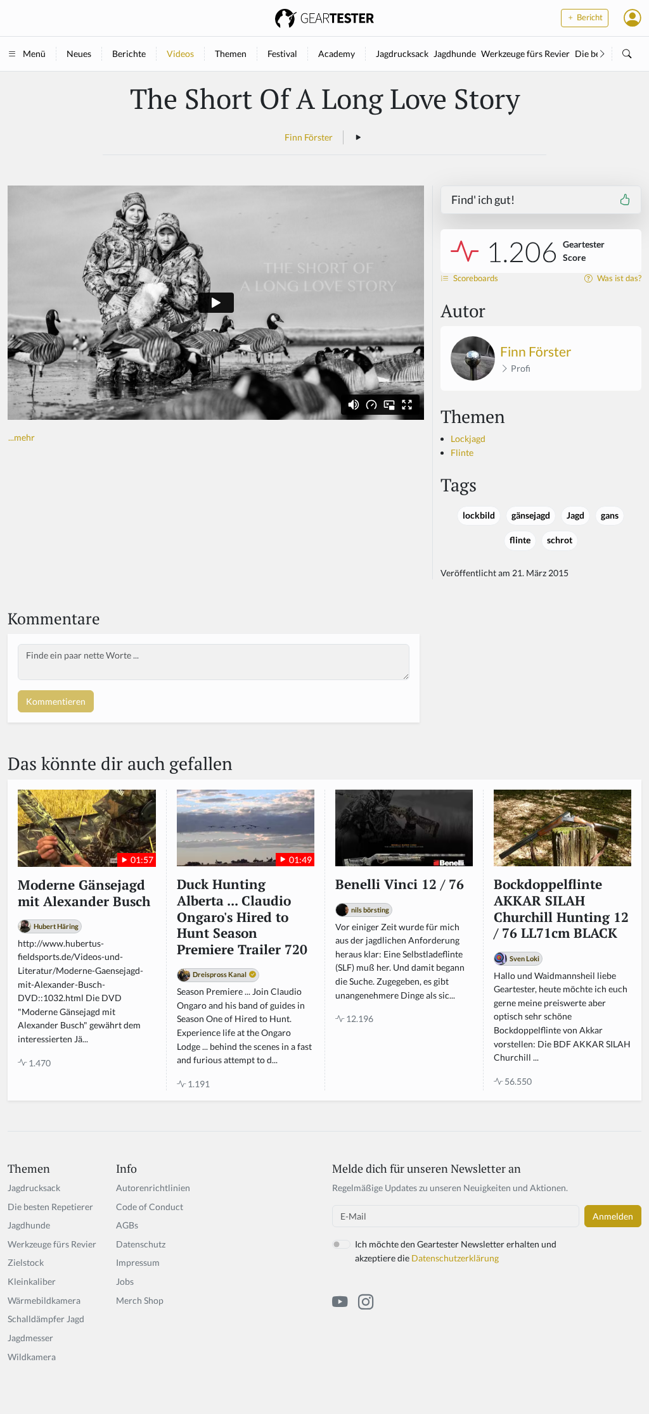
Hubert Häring (56, 926)
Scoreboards (474, 278)
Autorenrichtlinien (153, 1187)
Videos (180, 53)
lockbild (479, 515)
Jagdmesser (30, 1337)
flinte (520, 540)
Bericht (589, 17)
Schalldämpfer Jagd (46, 1318)
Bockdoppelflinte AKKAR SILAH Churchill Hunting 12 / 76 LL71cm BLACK (561, 909)
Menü (34, 53)
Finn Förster (309, 137)
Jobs (125, 1281)
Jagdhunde (455, 53)
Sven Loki (524, 958)
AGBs (127, 1225)
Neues (79, 53)
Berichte (129, 53)
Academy (336, 53)
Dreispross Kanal (220, 974)
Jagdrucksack (402, 53)
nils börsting (370, 910)
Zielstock (26, 1262)
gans (610, 515)
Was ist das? (618, 278)
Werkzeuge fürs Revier (525, 53)
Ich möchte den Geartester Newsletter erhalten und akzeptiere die (455, 1251)
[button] (632, 18)
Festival (282, 53)
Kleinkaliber (32, 1281)
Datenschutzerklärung (455, 1258)
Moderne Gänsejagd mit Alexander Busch (84, 893)
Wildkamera (32, 1356)
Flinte (462, 452)
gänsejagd (530, 515)
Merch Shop (140, 1300)
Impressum (138, 1262)
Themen (231, 53)
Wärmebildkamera (44, 1300)
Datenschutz (140, 1244)
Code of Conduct (149, 1206)
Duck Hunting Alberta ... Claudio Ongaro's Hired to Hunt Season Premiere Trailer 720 (242, 916)
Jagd (575, 515)
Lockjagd (468, 438)
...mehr (21, 437)
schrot (559, 540)
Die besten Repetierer (50, 1206)
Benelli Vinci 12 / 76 (399, 884)
